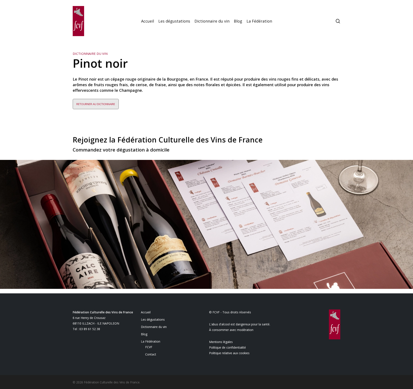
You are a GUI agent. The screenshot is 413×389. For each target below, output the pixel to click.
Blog (144, 334)
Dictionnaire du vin (154, 327)
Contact (150, 354)
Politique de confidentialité (227, 347)
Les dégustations (153, 319)
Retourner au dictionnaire (95, 104)
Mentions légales (221, 342)
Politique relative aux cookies (229, 353)
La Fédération (150, 341)
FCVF (148, 347)
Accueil (146, 312)
